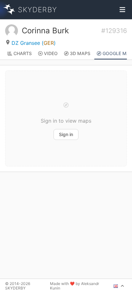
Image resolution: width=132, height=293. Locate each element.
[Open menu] (122, 10)
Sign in (66, 134)
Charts (22, 53)
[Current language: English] (119, 286)
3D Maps (80, 53)
